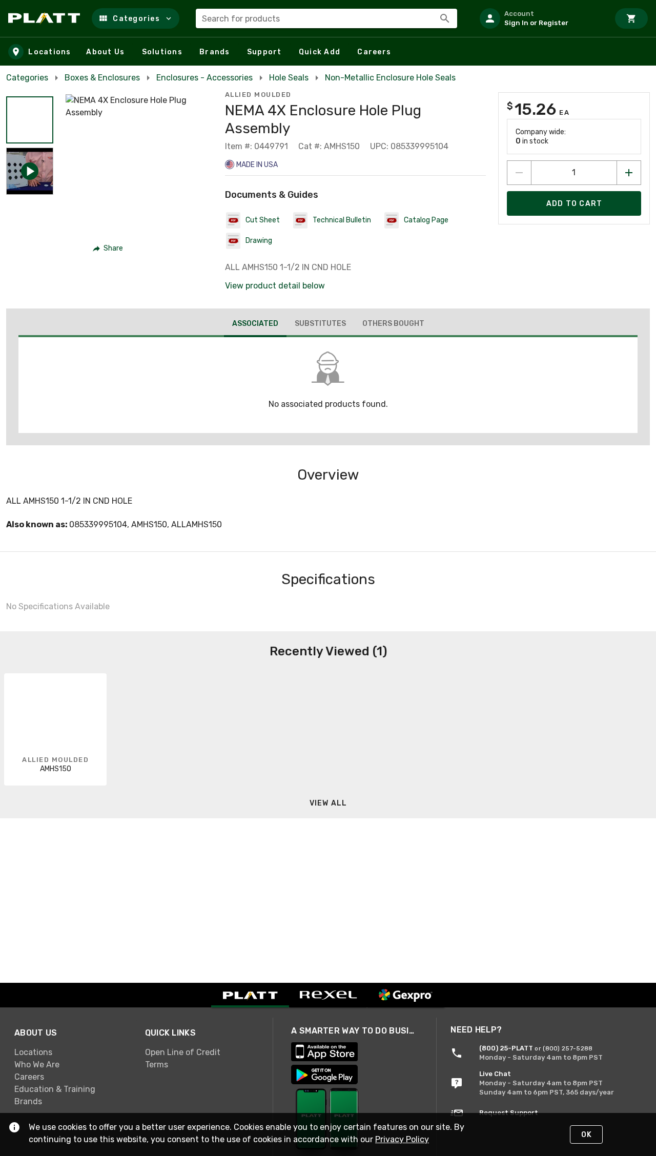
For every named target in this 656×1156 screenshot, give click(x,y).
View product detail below (275, 286)
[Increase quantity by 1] (629, 172)
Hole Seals (289, 77)
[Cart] (631, 18)
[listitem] (540, 18)
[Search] (445, 18)
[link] (71, 1052)
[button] (135, 18)
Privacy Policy (402, 1139)
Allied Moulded (258, 94)
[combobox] (326, 18)
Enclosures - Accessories (204, 77)
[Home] (46, 18)
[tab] (255, 325)
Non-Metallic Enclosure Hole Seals (390, 77)
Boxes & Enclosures (102, 77)
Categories (27, 77)
